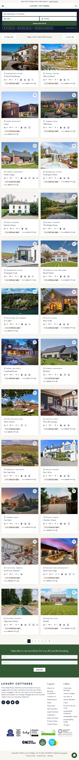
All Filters (10, 28)
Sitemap (50, 756)
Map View (9, 37)
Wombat (64, 753)
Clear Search (70, 28)
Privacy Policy (52, 721)
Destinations (52, 700)
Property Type (25, 28)
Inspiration (51, 715)
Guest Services (52, 712)
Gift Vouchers (52, 709)
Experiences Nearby (44, 28)
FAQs (49, 703)
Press (65, 703)
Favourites (51, 706)
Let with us (67, 696)
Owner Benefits (69, 700)
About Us (50, 688)
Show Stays (39, 23)
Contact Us (51, 696)
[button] (2, 6)
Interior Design (69, 693)
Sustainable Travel (70, 716)
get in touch (54, 1)
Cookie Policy (52, 724)
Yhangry (66, 725)
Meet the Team (52, 718)
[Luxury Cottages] (39, 5)
